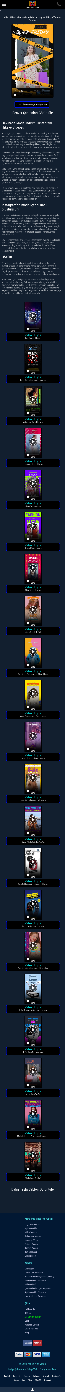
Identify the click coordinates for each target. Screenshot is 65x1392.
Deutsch (45, 1376)
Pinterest (37, 1343)
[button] (33, 317)
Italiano (36, 1376)
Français (16, 1376)
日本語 (38, 1380)
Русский (47, 1380)
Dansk (16, 1380)
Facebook (28, 1343)
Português (56, 1376)
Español (26, 1376)
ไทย (23, 1380)
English (7, 1376)
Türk (30, 1380)
